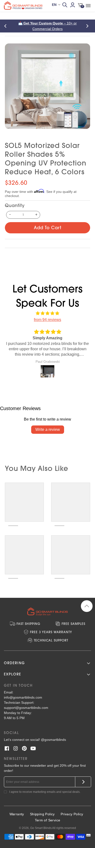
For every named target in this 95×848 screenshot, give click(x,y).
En (54, 5)
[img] (47, 313)
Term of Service (47, 820)
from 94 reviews (47, 320)
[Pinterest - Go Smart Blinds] (24, 748)
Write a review (47, 429)
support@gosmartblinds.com (26, 708)
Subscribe (83, 781)
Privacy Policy (72, 814)
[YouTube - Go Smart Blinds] (33, 748)
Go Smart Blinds (41, 828)
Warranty (17, 814)
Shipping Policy (42, 814)
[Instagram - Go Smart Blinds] (16, 748)
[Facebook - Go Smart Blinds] (7, 748)
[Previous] (7, 26)
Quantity (15, 205)
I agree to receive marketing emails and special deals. (44, 792)
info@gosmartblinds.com (23, 697)
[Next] (88, 26)
